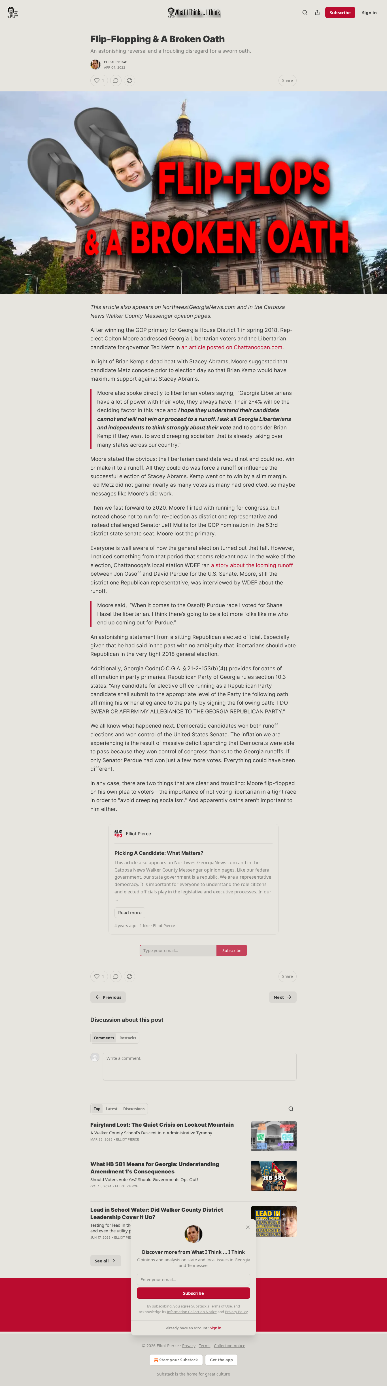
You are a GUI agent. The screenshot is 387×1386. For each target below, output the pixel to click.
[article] (193, 1136)
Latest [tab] (112, 1108)
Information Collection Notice (192, 1311)
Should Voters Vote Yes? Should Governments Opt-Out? (144, 1179)
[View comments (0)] (116, 80)
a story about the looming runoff (252, 565)
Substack (165, 1374)
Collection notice (229, 1345)
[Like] (94, 1244)
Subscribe (340, 12)
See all (102, 1261)
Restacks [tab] (128, 1037)
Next (279, 997)
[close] (247, 1227)
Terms (204, 1345)
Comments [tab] (104, 1037)
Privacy (188, 1345)
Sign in (369, 12)
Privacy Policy (236, 1311)
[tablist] (114, 1038)
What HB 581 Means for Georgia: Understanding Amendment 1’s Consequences (154, 1168)
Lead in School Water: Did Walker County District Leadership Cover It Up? (156, 1213)
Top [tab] (97, 1108)
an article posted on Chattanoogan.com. (232, 347)
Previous (112, 997)
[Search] (305, 12)
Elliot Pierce (115, 62)
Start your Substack (178, 1359)
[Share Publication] (317, 12)
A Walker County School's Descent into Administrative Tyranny (151, 1132)
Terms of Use (221, 1306)
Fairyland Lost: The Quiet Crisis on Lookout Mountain (162, 1125)
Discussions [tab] (133, 1108)
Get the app (221, 1359)
